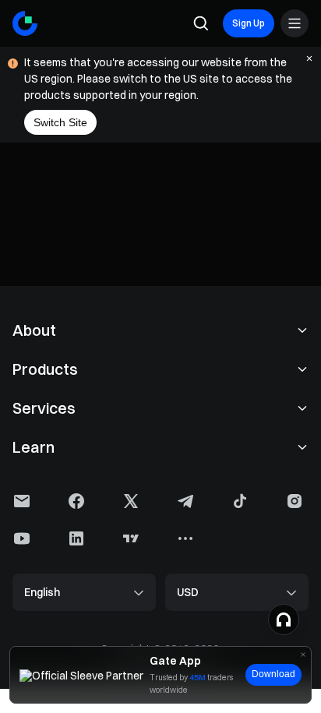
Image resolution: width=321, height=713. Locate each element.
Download (273, 674)
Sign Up (248, 23)
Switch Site (60, 122)
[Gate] (24, 23)
